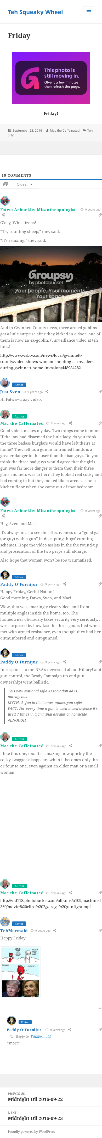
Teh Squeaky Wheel (35, 12)
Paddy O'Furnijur (19, 584)
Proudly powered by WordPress (31, 1131)
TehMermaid (14, 930)
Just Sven (10, 391)
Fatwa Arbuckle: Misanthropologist (38, 209)
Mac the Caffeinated (65, 130)
